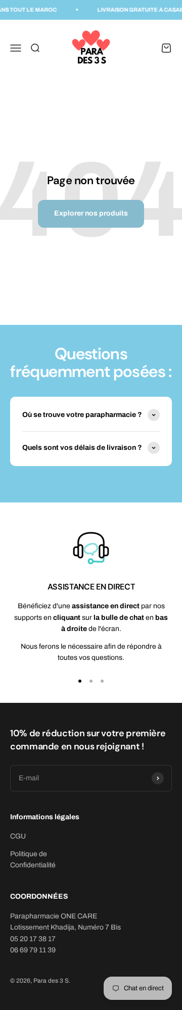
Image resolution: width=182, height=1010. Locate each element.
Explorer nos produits (91, 213)
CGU (18, 836)
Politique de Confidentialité (33, 859)
